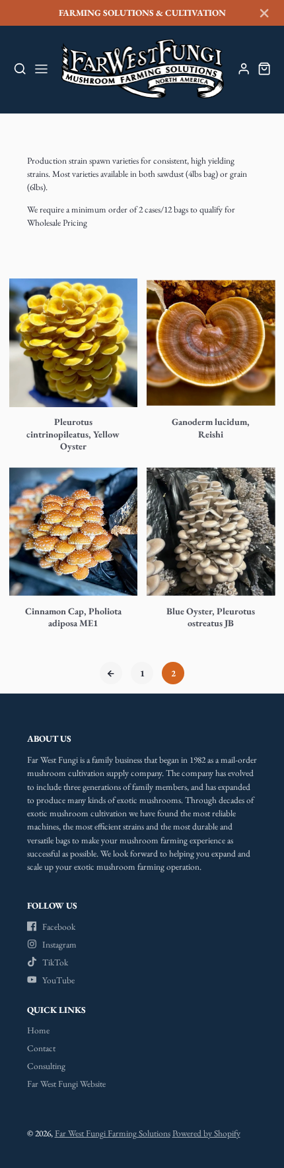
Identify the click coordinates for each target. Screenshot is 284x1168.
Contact (41, 1048)
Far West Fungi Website (66, 1083)
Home (38, 1030)
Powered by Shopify (206, 1133)
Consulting (46, 1066)
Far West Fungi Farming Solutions (112, 1133)
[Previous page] (111, 673)
